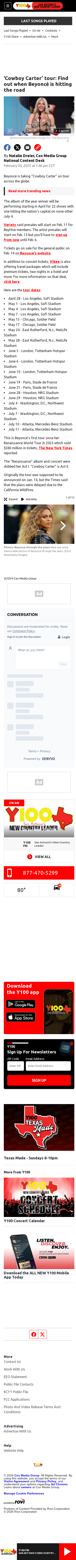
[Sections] (7, 6)
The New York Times (55, 448)
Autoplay (31, 499)
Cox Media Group (26, 1475)
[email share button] (27, 147)
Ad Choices (59, 1484)
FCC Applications (17, 1399)
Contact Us (12, 1362)
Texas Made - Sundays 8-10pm (31, 1158)
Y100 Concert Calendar (24, 1221)
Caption (62, 130)
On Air (36, 30)
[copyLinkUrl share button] (37, 147)
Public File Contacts (19, 1384)
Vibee (55, 261)
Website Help (14, 1450)
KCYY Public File (16, 1392)
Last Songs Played (16, 30)
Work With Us (14, 1369)
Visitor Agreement (16, 1481)
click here (12, 282)
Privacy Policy (46, 1481)
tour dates (31, 290)
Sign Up (39, 1080)
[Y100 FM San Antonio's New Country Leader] (38, 6)
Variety (10, 225)
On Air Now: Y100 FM (39, 830)
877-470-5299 (40, 873)
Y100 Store (11, 36)
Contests (51, 30)
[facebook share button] (7, 147)
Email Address (35, 1059)
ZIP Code (13, 1059)
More (54, 36)
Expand (13, 499)
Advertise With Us (35, 36)
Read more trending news (29, 191)
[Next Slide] (62, 525)
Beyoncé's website (35, 253)
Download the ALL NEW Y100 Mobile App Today (36, 1275)
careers (26, 1487)
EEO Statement (15, 1377)
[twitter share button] (17, 147)
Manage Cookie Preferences (24, 1493)
